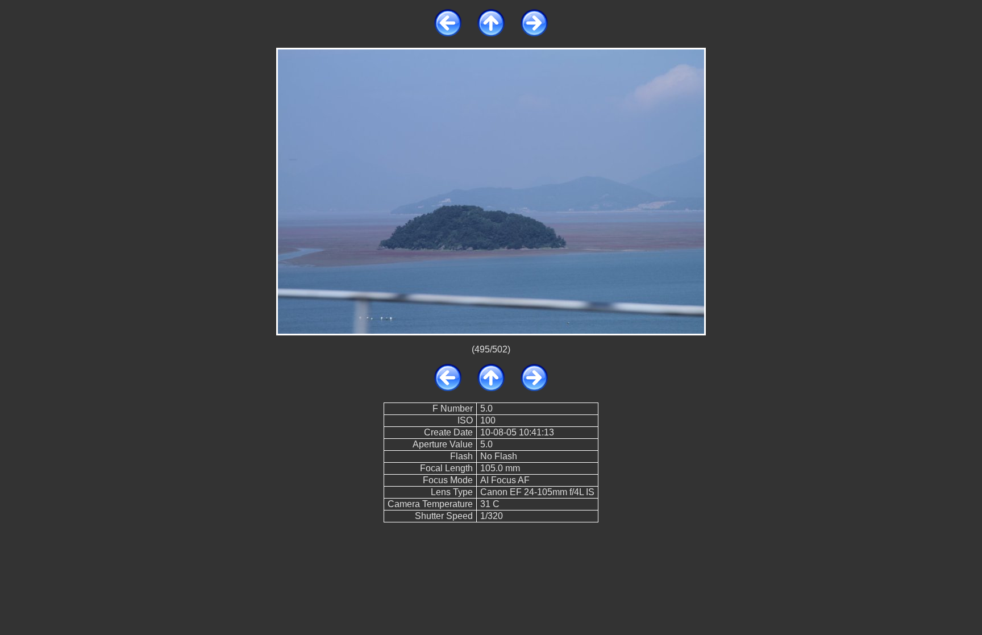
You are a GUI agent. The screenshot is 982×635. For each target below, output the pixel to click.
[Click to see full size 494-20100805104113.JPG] (491, 191)
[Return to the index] (491, 33)
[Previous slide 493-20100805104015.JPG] (447, 33)
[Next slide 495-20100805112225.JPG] (534, 33)
